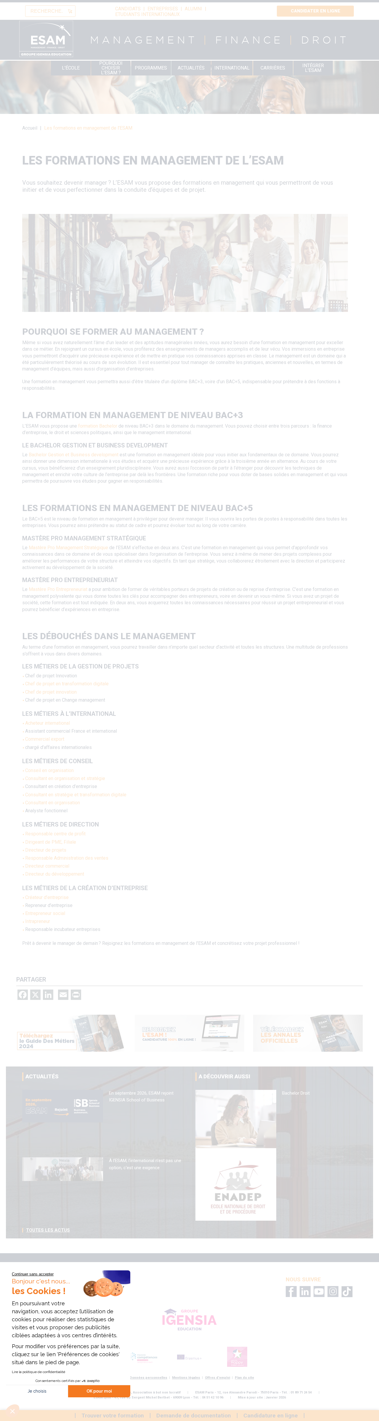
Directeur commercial (47, 866)
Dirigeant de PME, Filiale (50, 842)
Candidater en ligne (315, 11)
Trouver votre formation (112, 1415)
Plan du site (244, 1378)
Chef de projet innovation (51, 692)
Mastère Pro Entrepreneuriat (59, 589)
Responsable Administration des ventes (66, 858)
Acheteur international (47, 723)
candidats (128, 9)
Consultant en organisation (52, 802)
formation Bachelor (97, 426)
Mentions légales (186, 1378)
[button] (12, 1411)
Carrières (273, 68)
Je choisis (37, 1391)
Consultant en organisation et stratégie (65, 778)
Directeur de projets (45, 850)
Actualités (191, 68)
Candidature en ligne (270, 1415)
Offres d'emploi (217, 1378)
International (232, 68)
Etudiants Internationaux (147, 14)
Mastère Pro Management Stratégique (68, 547)
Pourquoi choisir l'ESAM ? (111, 68)
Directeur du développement (54, 874)
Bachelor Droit (296, 1093)
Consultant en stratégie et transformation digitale (75, 795)
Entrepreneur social (45, 913)
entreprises (162, 9)
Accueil (29, 128)
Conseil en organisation (49, 770)
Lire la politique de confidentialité (38, 1372)
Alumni (193, 9)
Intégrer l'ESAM (313, 68)
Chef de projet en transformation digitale (67, 684)
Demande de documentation (193, 1415)
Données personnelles (148, 1378)
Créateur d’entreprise (47, 897)
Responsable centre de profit (55, 834)
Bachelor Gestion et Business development (73, 454)
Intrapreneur (37, 921)
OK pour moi (99, 1391)
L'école (71, 68)
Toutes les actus (48, 1230)
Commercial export (44, 739)
